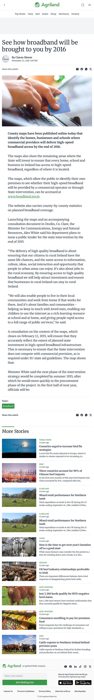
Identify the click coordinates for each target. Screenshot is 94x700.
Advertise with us (62, 691)
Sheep (53, 14)
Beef (37, 14)
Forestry (75, 14)
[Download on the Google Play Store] (83, 682)
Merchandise (80, 691)
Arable (45, 14)
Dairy (30, 14)
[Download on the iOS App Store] (65, 682)
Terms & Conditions (25, 691)
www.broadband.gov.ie (24, 196)
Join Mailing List (25, 682)
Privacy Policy (45, 691)
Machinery (64, 14)
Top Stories (20, 14)
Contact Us (8, 691)
